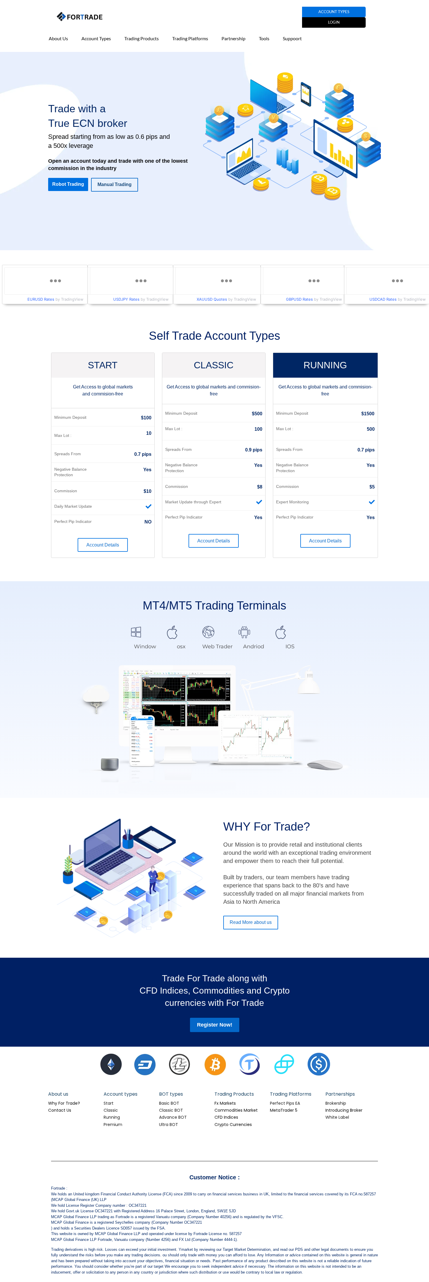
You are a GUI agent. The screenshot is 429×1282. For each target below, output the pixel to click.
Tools (264, 38)
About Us (58, 38)
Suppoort (292, 38)
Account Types (96, 38)
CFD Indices (226, 1117)
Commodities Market (236, 1110)
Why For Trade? (64, 1103)
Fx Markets (225, 1103)
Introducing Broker (343, 1110)
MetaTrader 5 (283, 1110)
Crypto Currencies (233, 1124)
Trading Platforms (190, 38)
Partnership (233, 38)
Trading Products (141, 38)
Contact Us (59, 1110)
